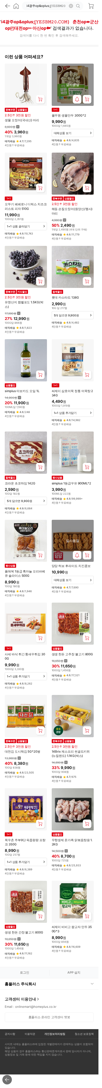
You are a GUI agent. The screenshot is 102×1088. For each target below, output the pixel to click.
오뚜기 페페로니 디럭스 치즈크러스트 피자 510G (26, 206)
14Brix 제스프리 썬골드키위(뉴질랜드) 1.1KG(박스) (71, 754)
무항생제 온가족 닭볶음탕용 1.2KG (72, 842)
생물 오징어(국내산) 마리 (22, 120)
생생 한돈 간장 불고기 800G (24, 932)
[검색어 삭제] (71, 6)
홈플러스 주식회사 (20, 983)
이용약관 (30, 1034)
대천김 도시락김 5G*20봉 (22, 751)
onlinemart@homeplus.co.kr (35, 1006)
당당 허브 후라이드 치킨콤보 (71, 566)
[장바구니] (91, 6)
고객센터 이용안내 (20, 999)
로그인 (24, 972)
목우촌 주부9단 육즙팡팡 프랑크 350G (25, 842)
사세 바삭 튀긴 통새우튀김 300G (25, 656)
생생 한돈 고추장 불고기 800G (72, 654)
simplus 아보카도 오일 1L (22, 391)
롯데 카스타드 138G (65, 297)
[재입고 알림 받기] (77, 99)
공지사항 (10, 1034)
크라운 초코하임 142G (20, 483)
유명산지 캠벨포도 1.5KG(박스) (24, 304)
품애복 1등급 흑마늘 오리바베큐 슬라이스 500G (25, 573)
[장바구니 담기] (40, 99)
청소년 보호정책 (84, 1034)
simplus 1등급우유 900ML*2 (71, 483)
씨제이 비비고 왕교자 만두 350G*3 (72, 929)
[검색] (78, 6)
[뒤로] (8, 6)
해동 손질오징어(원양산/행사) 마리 (72, 211)
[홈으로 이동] (16, 6)
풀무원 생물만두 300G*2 (69, 115)
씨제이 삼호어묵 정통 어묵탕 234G (72, 393)
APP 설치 (73, 972)
